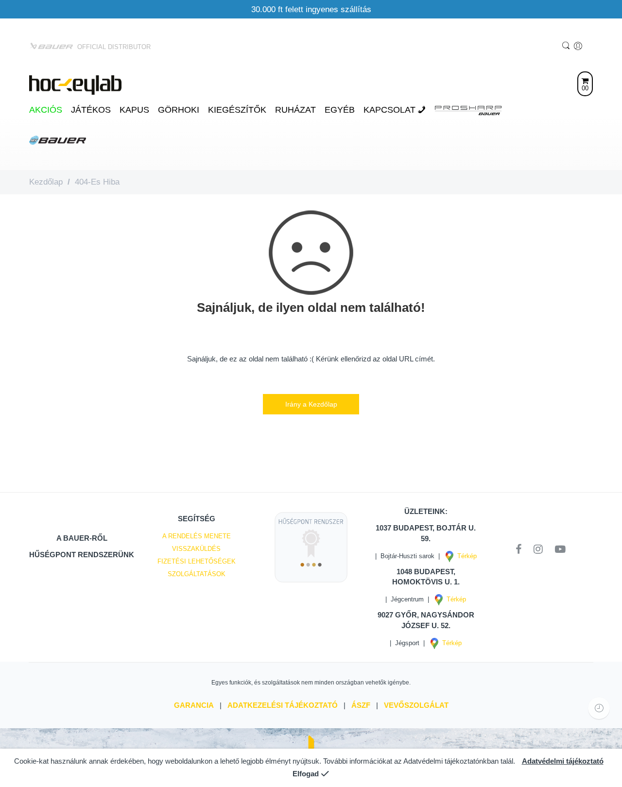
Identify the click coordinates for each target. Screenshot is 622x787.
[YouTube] (560, 549)
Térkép (465, 556)
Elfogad (306, 774)
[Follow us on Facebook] (522, 549)
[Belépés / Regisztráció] (579, 46)
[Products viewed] (599, 708)
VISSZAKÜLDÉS (196, 548)
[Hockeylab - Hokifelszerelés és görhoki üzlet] (75, 84)
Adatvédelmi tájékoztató (563, 761)
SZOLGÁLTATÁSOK (196, 574)
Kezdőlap (46, 182)
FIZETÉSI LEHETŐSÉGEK (196, 561)
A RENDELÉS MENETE (196, 536)
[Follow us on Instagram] (542, 549)
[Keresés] (567, 46)
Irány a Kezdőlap (311, 404)
